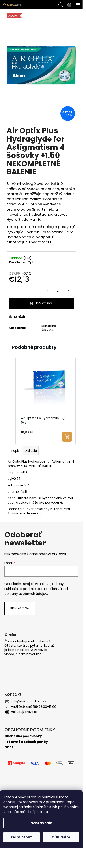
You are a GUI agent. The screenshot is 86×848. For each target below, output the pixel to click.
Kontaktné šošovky (48, 328)
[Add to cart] (67, 437)
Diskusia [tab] (31, 450)
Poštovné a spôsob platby (26, 741)
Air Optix (29, 262)
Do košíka (44, 303)
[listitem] (45, 401)
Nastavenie (41, 823)
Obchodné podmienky (23, 736)
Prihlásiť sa (19, 608)
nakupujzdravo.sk (24, 712)
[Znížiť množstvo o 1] (47, 290)
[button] (11, 401)
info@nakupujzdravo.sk (28, 701)
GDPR (8, 747)
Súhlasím (61, 837)
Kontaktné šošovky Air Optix (34, 201)
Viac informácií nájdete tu (25, 811)
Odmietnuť (21, 837)
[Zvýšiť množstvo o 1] (68, 290)
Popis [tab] (15, 450)
